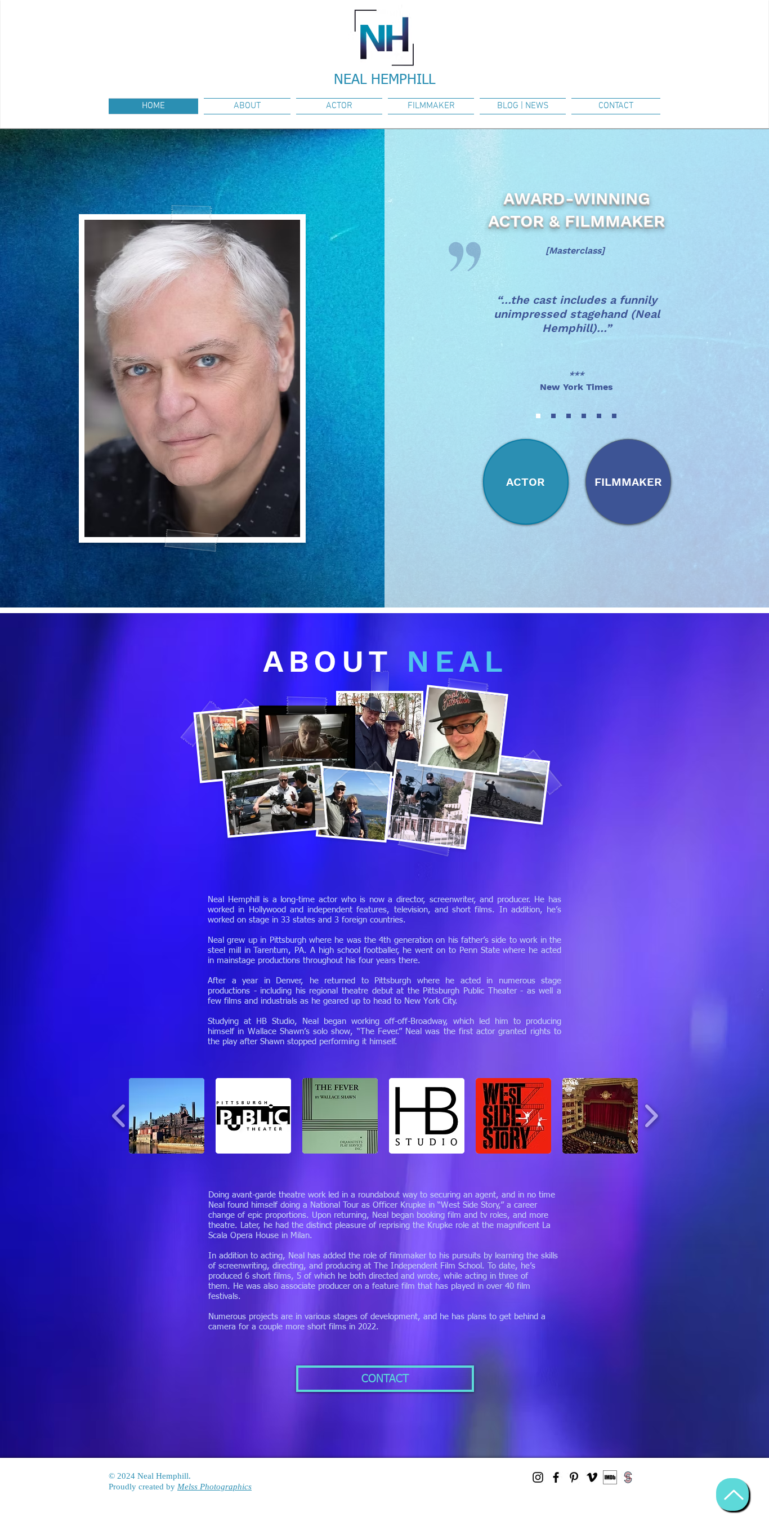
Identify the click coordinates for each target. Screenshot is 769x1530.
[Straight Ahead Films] (628, 1477)
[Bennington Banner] (568, 416)
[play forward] (651, 1115)
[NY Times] (538, 416)
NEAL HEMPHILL (384, 80)
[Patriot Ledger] (584, 416)
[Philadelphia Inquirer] (553, 416)
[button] (166, 1116)
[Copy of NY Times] (599, 416)
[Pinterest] (574, 1477)
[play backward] (119, 1115)
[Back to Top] (732, 1494)
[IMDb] (610, 1477)
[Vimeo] (592, 1477)
